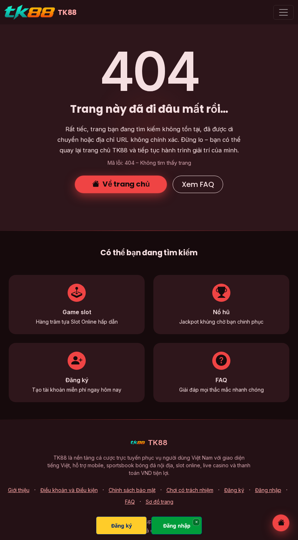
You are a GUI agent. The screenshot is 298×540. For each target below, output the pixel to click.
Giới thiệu (18, 490)
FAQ (130, 502)
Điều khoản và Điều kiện (69, 490)
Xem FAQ (198, 184)
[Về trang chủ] (281, 523)
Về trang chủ (126, 184)
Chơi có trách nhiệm (189, 490)
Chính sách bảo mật (132, 490)
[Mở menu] (283, 12)
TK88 (67, 12)
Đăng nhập (268, 490)
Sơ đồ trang (159, 502)
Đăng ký (234, 490)
